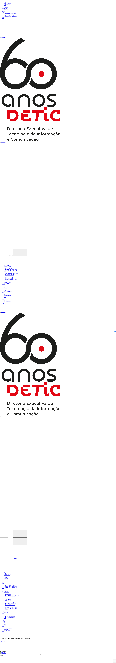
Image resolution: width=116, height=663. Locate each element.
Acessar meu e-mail (8, 599)
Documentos (5, 6)
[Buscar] (7, 529)
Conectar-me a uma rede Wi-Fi (9, 274)
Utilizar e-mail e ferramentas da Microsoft (11, 607)
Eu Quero (5, 271)
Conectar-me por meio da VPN (9, 275)
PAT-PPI (5, 297)
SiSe (4, 286)
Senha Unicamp (6, 287)
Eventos (3, 299)
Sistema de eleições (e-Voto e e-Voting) (11, 279)
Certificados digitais (8, 594)
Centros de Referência (5, 8)
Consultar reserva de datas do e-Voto (10, 603)
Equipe (5, 5)
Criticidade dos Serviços (7, 282)
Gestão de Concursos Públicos (8, 291)
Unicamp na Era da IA (7, 302)
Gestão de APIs (6, 612)
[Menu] (7, 311)
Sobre (4, 294)
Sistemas (3, 285)
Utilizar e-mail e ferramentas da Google (11, 608)
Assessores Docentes (7, 4)
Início (1, 632)
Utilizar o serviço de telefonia (9, 278)
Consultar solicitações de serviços (10, 276)
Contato (5, 625)
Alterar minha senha (8, 272)
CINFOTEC (5, 300)
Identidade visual (6, 7)
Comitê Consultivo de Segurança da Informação (10, 15)
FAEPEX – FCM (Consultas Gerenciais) (9, 289)
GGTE (3, 17)
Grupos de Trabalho (6, 576)
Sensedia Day (6, 629)
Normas (3, 292)
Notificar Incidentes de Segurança (10, 268)
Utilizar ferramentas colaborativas (10, 277)
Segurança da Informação (7, 266)
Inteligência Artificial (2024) (8, 301)
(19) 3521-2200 (2, 641)
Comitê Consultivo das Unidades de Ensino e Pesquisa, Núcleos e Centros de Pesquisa (16, 585)
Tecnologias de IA (6, 9)
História (5, 2)
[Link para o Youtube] (7, 262)
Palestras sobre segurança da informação (11, 270)
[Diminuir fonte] (20, 26)
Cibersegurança (6, 10)
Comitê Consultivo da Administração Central (10, 13)
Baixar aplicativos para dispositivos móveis (11, 273)
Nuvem (5, 580)
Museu (3, 18)
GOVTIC (3, 11)
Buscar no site (11, 255)
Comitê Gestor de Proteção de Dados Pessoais (10, 16)
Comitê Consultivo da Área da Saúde (9, 14)
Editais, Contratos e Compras (8, 295)
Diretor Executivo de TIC (7, 3)
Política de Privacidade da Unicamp (73, 654)
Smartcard (5, 288)
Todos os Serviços (6, 265)
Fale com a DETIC (4, 589)
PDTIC (3, 620)
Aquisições (3, 621)
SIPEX (5, 290)
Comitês (3, 12)
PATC (4, 296)
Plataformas (3, 284)
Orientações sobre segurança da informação (11, 269)
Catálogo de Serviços (5, 263)
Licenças (3, 298)
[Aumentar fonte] (7, 26)
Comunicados (6, 281)
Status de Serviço (6, 283)
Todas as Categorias (6, 264)
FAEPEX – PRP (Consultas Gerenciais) (9, 616)
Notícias (3, 303)
